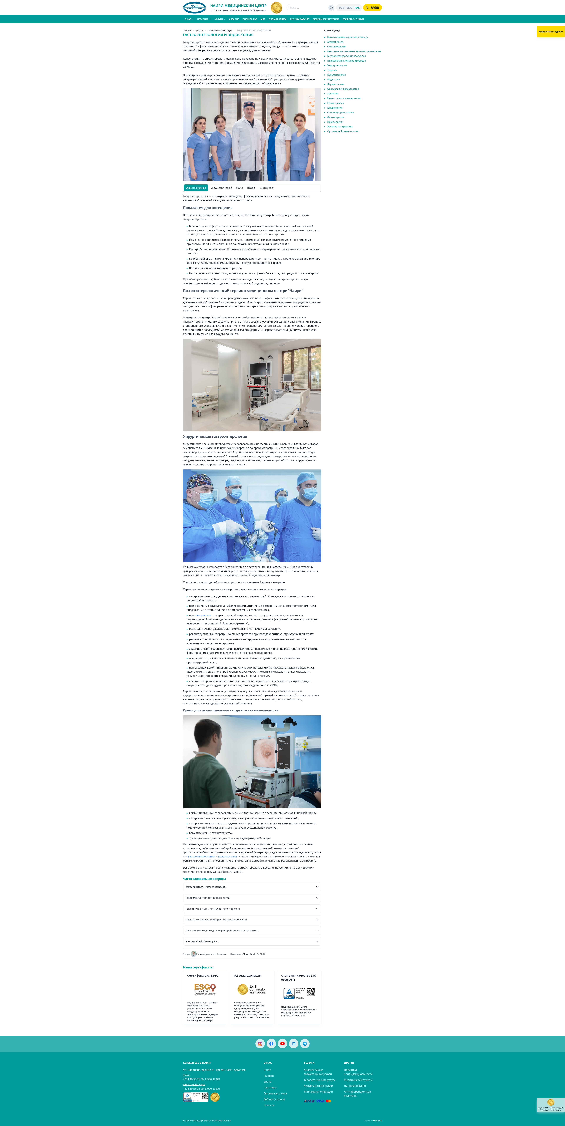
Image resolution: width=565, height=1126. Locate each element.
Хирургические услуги (318, 1085)
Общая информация (196, 187)
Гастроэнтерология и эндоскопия (345, 56)
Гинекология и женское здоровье (345, 60)
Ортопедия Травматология (341, 131)
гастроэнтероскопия (201, 856)
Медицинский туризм (358, 1080)
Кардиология (333, 107)
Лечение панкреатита (338, 126)
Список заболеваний (221, 187)
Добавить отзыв (274, 1099)
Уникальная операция (318, 1091)
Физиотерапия (334, 117)
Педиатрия (332, 79)
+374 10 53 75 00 (193, 1079)
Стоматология (334, 103)
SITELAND (377, 1120)
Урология (331, 93)
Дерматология (334, 84)
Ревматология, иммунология (342, 98)
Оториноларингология (339, 112)
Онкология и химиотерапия (341, 88)
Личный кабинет (355, 1085)
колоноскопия (227, 856)
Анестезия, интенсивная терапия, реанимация (352, 51)
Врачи (239, 187)
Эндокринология (335, 65)
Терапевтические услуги (320, 1080)
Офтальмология (335, 46)
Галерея (269, 1075)
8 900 (208, 1079)
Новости (251, 187)
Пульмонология (335, 74)
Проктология (333, 121)
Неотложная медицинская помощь (346, 37)
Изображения (267, 187)
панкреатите (203, 615)
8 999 (216, 1079)
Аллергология (333, 41)
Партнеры (270, 1087)
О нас (267, 1070)
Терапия (330, 70)
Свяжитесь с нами (275, 1093)
